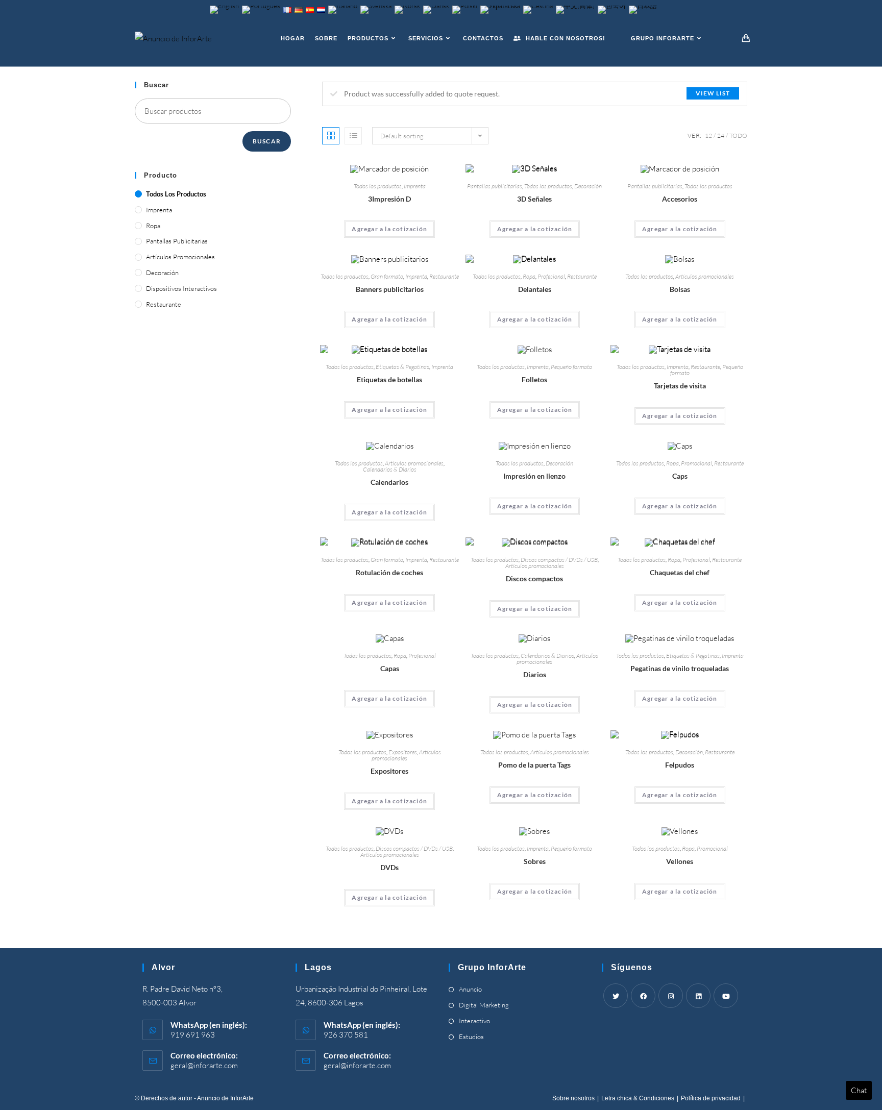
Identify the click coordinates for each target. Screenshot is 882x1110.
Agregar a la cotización (389, 229)
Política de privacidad (711, 1098)
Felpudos (679, 764)
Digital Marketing (484, 1005)
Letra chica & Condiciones (637, 1098)
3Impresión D (389, 198)
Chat (859, 1090)
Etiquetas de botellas (389, 379)
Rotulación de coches (389, 572)
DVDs (389, 867)
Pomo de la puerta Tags (534, 764)
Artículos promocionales (704, 276)
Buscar (267, 141)
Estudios (471, 1036)
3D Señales (534, 198)
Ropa (529, 276)
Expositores (402, 752)
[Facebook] (643, 995)
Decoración (588, 186)
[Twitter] (615, 995)
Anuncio (470, 989)
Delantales (534, 289)
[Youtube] (726, 995)
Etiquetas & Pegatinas (402, 367)
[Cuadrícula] (330, 135)
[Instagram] (670, 995)
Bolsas (680, 289)
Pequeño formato (571, 367)
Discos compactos (534, 578)
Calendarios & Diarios (389, 469)
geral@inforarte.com (204, 1065)
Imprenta (415, 186)
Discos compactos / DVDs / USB (559, 559)
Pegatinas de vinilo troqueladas (679, 668)
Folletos (534, 379)
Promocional (696, 463)
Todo (738, 135)
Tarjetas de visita (680, 385)
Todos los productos (378, 186)
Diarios (534, 674)
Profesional (551, 276)
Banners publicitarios (390, 289)
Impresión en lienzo (534, 476)
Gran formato (387, 276)
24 (720, 135)
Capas (389, 668)
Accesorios (679, 198)
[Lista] (353, 135)
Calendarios (389, 482)
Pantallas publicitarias (494, 186)
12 (708, 135)
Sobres (535, 861)
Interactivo (474, 1021)
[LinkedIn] (698, 995)
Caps (680, 476)
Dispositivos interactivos (181, 288)
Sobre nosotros (573, 1098)
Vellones (679, 861)
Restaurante (444, 276)
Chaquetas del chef (679, 572)
